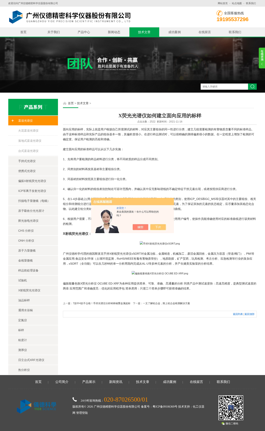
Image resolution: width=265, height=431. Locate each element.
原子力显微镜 (27, 250)
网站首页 (223, 3)
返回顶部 (249, 314)
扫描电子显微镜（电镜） (34, 200)
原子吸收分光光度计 (31, 210)
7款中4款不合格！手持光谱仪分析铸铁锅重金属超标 (101, 303)
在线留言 (205, 32)
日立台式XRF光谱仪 (31, 360)
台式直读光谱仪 (28, 151)
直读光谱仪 (25, 120)
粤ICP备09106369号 (165, 406)
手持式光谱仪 (27, 161)
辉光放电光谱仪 (28, 220)
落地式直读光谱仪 (29, 140)
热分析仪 (24, 370)
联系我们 (251, 3)
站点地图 (237, 3)
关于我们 (53, 32)
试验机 (22, 280)
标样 (21, 330)
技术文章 (144, 32)
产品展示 (88, 382)
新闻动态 (114, 32)
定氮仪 (22, 320)
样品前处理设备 (28, 270)
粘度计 (22, 340)
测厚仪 (22, 350)
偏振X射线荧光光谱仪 (32, 181)
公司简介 (62, 382)
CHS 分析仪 (26, 230)
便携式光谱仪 (27, 171)
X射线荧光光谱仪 (29, 290)
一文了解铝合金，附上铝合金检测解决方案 (166, 303)
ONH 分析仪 (26, 240)
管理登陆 (82, 412)
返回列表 (238, 314)
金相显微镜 (25, 260)
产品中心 (84, 32)
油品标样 (24, 300)
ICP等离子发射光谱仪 (32, 190)
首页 (23, 32)
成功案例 (174, 32)
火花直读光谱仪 (28, 130)
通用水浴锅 (25, 310)
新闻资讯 (115, 382)
